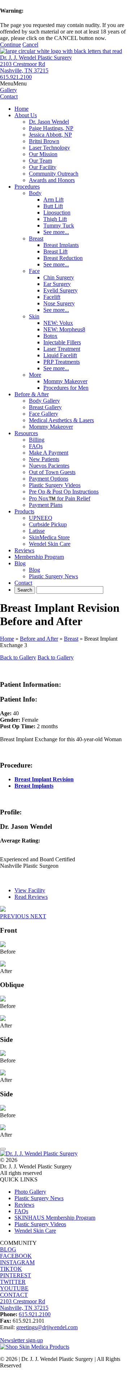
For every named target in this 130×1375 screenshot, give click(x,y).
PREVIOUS (15, 916)
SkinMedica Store (49, 537)
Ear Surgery (57, 284)
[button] (13, 83)
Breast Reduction (63, 258)
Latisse (37, 531)
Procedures (27, 187)
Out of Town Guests (52, 472)
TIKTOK (11, 1269)
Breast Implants (61, 245)
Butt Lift (53, 206)
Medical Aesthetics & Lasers (61, 420)
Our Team (40, 161)
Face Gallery (43, 414)
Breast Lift (55, 251)
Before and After (39, 639)
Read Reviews (31, 897)
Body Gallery (44, 401)
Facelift (51, 297)
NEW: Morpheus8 (64, 329)
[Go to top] (3, 1149)
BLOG (8, 1249)
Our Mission (43, 154)
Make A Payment (48, 453)
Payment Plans (45, 505)
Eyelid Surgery (60, 290)
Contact (23, 583)
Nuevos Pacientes (49, 466)
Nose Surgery (59, 303)
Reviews (24, 550)
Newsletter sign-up (21, 1340)
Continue (10, 44)
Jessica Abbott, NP (50, 135)
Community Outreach (53, 174)
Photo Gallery (30, 1192)
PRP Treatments (61, 362)
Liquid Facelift (60, 355)
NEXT (38, 916)
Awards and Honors (52, 180)
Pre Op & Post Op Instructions (64, 491)
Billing (36, 440)
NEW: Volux (58, 323)
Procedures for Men (65, 388)
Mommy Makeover (65, 381)
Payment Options (48, 479)
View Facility (29, 890)
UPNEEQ (40, 518)
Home (21, 109)
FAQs (36, 446)
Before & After (31, 394)
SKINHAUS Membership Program (54, 1218)
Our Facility (42, 167)
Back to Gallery (18, 657)
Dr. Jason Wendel (49, 122)
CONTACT (14, 1295)
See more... (56, 232)
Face (34, 271)
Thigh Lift (55, 219)
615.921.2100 (16, 77)
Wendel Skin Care (49, 544)
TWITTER (13, 1282)
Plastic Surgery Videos (55, 485)
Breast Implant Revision (44, 779)
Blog (20, 563)
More (35, 375)
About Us (25, 115)
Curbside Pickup (48, 524)
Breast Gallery (45, 407)
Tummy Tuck (58, 225)
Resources (26, 433)
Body (35, 193)
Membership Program (39, 557)
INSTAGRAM (17, 1262)
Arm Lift (53, 199)
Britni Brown (44, 141)
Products (24, 511)
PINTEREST (15, 1275)
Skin (34, 316)
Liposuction (56, 212)
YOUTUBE (14, 1288)
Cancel (30, 44)
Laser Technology (49, 148)
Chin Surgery (58, 277)
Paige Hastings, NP (51, 128)
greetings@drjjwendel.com (47, 1327)
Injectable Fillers (62, 342)
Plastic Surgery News (53, 576)
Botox (50, 336)
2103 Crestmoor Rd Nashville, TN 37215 (24, 67)
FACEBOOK (16, 1256)
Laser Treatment (61, 349)
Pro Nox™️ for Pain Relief (59, 498)
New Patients (44, 459)
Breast (36, 238)
